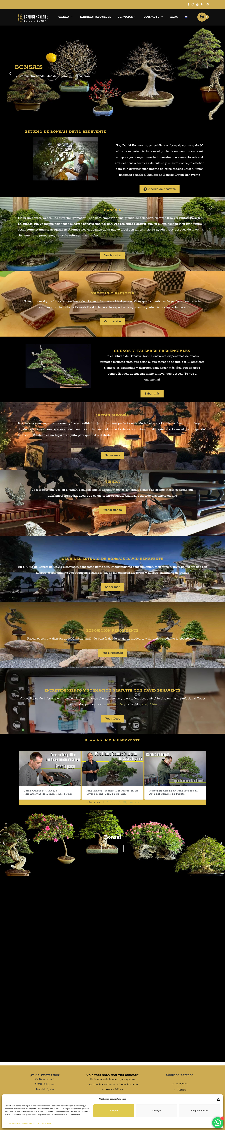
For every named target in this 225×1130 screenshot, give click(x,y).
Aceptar (114, 1110)
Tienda (63, 16)
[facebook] (188, 4)
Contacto (152, 16)
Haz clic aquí (112, 848)
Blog (174, 16)
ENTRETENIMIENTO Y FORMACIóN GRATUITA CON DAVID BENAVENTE (112, 690)
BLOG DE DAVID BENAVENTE (112, 740)
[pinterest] (208, 4)
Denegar (156, 1110)
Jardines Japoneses (95, 16)
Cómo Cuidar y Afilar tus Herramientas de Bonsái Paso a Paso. (48, 792)
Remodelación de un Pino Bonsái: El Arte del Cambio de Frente (173, 792)
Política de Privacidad (31, 1123)
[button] (218, 1099)
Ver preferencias (199, 1110)
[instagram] (193, 4)
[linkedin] (202, 4)
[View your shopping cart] (202, 17)
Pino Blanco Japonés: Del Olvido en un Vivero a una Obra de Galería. (112, 792)
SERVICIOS (125, 16)
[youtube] (197, 4)
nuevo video (115, 705)
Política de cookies (12, 1123)
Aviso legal (46, 1123)
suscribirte (149, 705)
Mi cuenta (181, 1083)
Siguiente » (131, 802)
